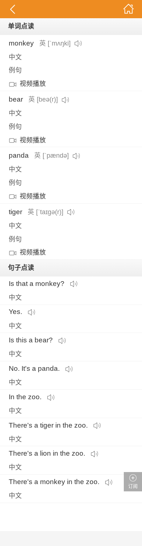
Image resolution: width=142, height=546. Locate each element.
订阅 (133, 486)
